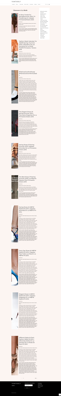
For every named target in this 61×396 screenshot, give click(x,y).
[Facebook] (49, 4)
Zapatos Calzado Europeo (32, 239)
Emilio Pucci (26, 131)
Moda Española (26, 23)
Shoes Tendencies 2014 (32, 225)
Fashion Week (26, 95)
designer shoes (31, 82)
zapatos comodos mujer (22, 240)
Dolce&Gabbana (21, 131)
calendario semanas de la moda (23, 54)
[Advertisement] (37, 1)
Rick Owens (27, 165)
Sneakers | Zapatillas (43, 31)
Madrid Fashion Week (22, 222)
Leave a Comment (21, 28)
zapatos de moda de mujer (30, 240)
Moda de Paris (25, 353)
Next (36, 378)
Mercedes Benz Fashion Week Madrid (31, 125)
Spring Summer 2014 (22, 238)
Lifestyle (35, 4)
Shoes (17, 4)
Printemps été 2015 (24, 85)
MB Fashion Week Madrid (23, 215)
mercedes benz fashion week (30, 222)
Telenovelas (21, 4)
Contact (39, 4)
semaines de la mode (33, 60)
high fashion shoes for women (25, 83)
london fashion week (33, 83)
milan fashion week (22, 126)
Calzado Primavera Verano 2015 (30, 80)
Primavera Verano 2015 (31, 133)
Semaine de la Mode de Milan (23, 86)
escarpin (32, 194)
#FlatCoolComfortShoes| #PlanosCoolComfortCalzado (28, 73)
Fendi (31, 163)
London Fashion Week (43, 20)
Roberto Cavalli (23, 159)
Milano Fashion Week (22, 84)
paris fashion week (27, 97)
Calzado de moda (34, 162)
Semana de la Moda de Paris (23, 101)
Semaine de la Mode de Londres (32, 85)
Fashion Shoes (28, 163)
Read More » (21, 51)
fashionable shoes (32, 220)
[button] (45, 4)
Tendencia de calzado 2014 (28, 371)
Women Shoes (21, 191)
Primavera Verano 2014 (29, 224)
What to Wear (26, 4)
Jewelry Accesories (43, 17)
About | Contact (40, 386)
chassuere (32, 54)
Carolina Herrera (23, 130)
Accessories (31, 4)
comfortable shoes (28, 194)
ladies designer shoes (24, 189)
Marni (22, 164)
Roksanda (24, 127)
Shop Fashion (42, 30)
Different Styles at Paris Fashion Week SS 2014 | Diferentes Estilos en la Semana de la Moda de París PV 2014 (27, 341)
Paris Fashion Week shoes (27, 354)
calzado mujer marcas (22, 80)
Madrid (34, 221)
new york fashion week (29, 84)
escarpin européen (29, 219)
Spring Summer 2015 (31, 101)
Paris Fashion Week (28, 362)
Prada (33, 126)
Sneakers (13, 4)
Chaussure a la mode (22, 30)
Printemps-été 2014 (24, 355)
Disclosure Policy (40, 385)
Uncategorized (42, 36)
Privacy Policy (40, 384)
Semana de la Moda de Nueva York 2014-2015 (28, 100)
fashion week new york (27, 195)
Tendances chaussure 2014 (30, 238)
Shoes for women (25, 225)
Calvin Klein (29, 162)
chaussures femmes (25, 82)
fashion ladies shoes (28, 30)
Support (39, 387)
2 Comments (21, 192)
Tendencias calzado (32, 190)
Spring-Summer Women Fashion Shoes (25, 53)
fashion (22, 195)
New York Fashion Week (43, 25)
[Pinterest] (46, 4)
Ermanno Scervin (30, 131)
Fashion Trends (21, 23)
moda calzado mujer (34, 223)
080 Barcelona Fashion (43, 11)
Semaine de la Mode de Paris (28, 87)
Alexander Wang (30, 129)
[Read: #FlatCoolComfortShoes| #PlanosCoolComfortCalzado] (14, 86)
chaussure (20, 81)
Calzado (30, 54)
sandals (22, 225)
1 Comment (20, 92)
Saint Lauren (28, 159)
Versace (20, 160)
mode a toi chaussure (22, 224)
